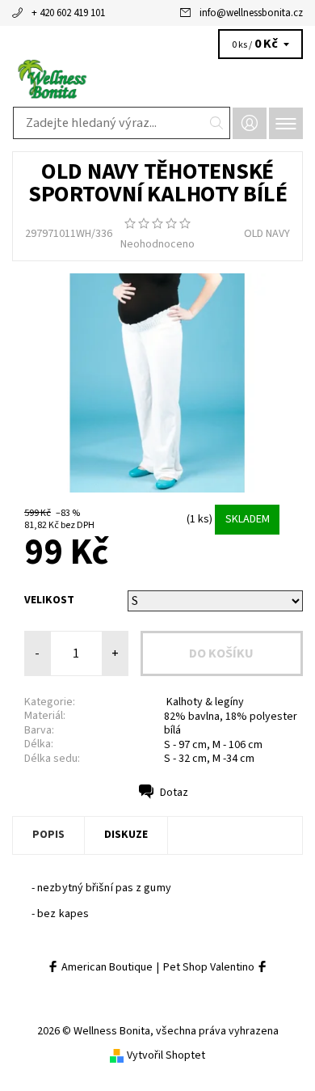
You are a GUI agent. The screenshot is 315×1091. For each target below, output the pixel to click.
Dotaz (174, 792)
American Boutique (106, 968)
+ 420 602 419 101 (68, 13)
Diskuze (126, 835)
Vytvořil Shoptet (166, 1055)
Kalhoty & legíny (204, 702)
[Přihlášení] (250, 123)
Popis (48, 835)
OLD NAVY (267, 234)
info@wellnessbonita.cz (251, 13)
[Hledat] (217, 123)
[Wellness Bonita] (157, 79)
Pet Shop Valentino (210, 968)
